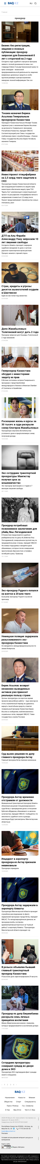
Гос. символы (27, 1106)
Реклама (5, 1133)
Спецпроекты (30, 1102)
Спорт (18, 1102)
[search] (35, 3)
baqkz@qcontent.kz (8, 1131)
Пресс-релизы (12, 1106)
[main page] (18, 3)
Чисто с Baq (30, 1110)
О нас (7, 1110)
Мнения (32, 1097)
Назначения (10, 1097)
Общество (8, 1102)
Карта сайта (6, 1144)
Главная (4, 12)
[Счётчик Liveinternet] (6, 1147)
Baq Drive (17, 1110)
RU (31, 3)
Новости (21, 1097)
